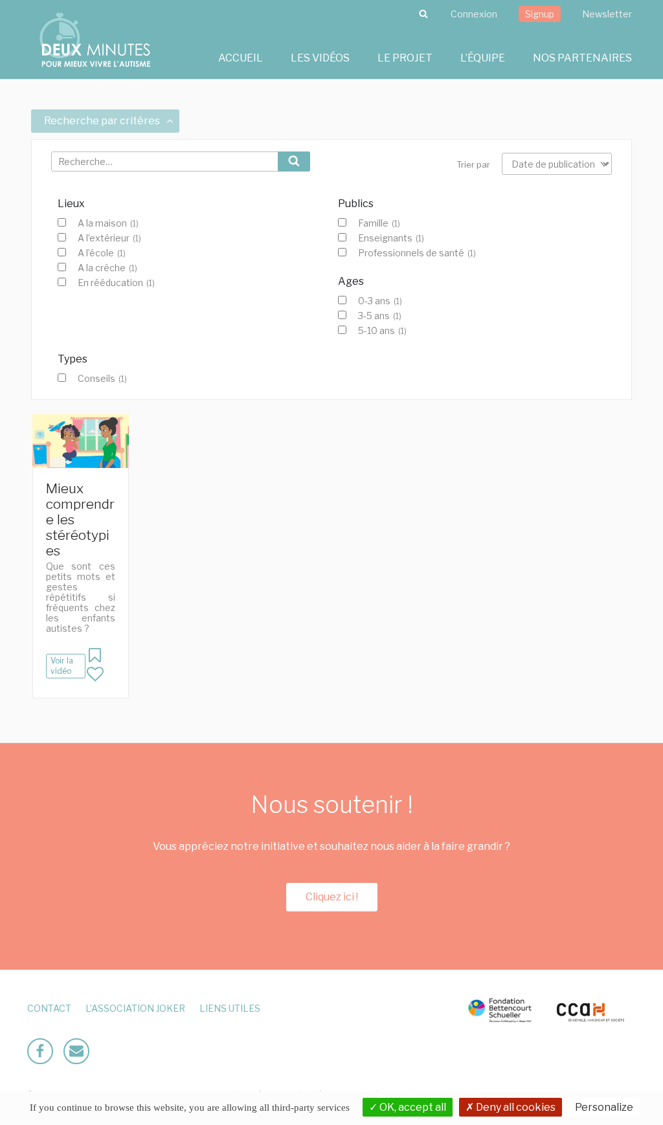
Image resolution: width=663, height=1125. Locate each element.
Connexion (474, 13)
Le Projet (405, 58)
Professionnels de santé (417, 253)
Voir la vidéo (62, 666)
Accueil (240, 58)
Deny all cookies (515, 1107)
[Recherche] (423, 14)
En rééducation (116, 283)
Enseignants (391, 238)
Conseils (102, 378)
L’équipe (482, 58)
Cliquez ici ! (332, 897)
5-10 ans (382, 331)
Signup (539, 13)
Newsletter (607, 13)
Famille (379, 223)
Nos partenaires (582, 58)
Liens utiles (229, 1008)
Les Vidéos (320, 58)
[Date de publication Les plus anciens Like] (557, 164)
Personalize (604, 1107)
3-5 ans (379, 316)
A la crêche (107, 268)
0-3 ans (380, 301)
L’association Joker (135, 1008)
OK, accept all (411, 1107)
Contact (49, 1008)
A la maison (108, 223)
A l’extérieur (109, 238)
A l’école (102, 253)
